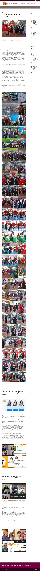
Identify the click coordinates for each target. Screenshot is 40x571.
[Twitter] (35, 0)
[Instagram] (37, 0)
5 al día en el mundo (5, 0)
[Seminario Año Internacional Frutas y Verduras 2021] (14, 490)
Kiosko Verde (16, 57)
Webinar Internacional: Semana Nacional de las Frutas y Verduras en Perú (13, 392)
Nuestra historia (13, 565)
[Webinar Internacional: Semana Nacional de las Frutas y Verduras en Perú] (14, 405)
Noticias (3, 17)
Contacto (10, 0)
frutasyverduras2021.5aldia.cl (18, 83)
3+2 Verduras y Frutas (20, 565)
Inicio (3, 565)
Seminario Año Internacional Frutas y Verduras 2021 (11, 477)
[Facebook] (34, 0)
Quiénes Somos (7, 565)
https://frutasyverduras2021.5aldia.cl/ (8, 62)
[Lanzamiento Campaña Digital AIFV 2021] (14, 28)
